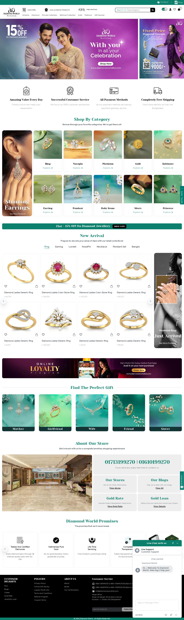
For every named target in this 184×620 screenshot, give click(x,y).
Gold (80, 15)
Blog (180, 2)
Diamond (35, 15)
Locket (72, 247)
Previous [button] (3, 301)
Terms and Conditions (43, 593)
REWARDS (182, 480)
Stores (66, 586)
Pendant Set (119, 247)
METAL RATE (182, 196)
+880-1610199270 (102, 583)
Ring (46, 247)
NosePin (86, 247)
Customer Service (102, 579)
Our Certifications (71, 590)
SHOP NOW (119, 226)
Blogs (6, 589)
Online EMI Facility (41, 586)
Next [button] (150, 301)
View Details (160, 506)
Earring (59, 247)
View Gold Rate (115, 506)
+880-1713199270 (116, 583)
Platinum (88, 15)
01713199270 (121, 462)
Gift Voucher (100, 15)
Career (7, 592)
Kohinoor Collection (68, 15)
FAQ (6, 586)
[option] (26, 98)
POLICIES (39, 579)
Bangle (136, 247)
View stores (114, 488)
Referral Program (41, 597)
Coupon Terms (40, 600)
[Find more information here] (157, 579)
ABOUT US (70, 579)
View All (159, 488)
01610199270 (154, 462)
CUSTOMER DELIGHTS (11, 580)
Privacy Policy (40, 583)
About (66, 583)
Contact (164, 2)
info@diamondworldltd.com (107, 591)
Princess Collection (49, 15)
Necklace (102, 247)
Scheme (25, 15)
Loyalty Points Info (41, 590)
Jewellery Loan (10, 599)
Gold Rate (8, 596)
